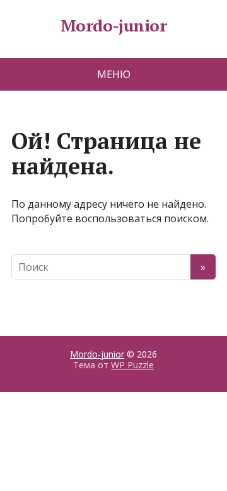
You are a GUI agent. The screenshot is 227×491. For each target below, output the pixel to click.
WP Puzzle (132, 365)
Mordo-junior (114, 26)
